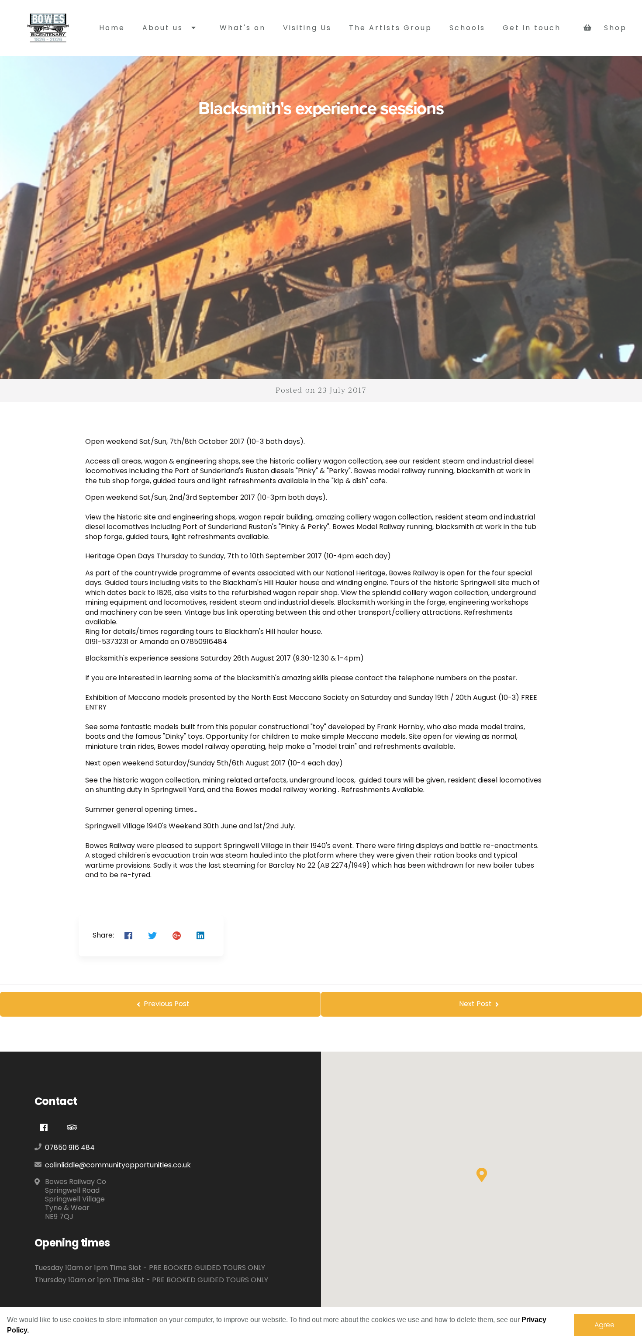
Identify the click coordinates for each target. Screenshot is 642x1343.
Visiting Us (307, 28)
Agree (604, 1325)
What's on (243, 28)
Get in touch (532, 28)
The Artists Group (390, 28)
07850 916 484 (70, 1147)
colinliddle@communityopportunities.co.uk (118, 1165)
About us (164, 28)
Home (112, 28)
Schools (467, 28)
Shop (612, 28)
